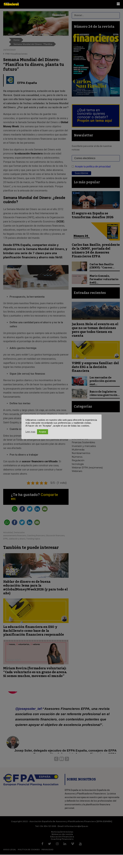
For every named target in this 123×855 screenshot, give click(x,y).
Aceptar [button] (42, 432)
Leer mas (30, 431)
